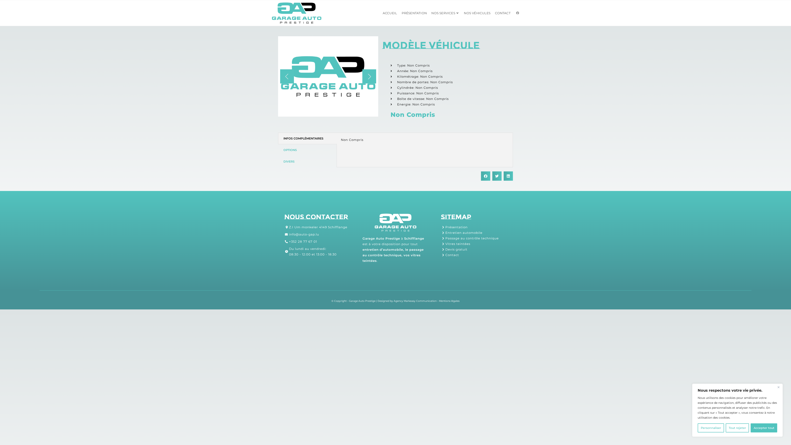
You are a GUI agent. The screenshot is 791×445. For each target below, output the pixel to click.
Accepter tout (764, 428)
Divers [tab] (289, 161)
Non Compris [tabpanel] (352, 140)
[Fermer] (778, 387)
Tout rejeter (737, 428)
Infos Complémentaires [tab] (303, 138)
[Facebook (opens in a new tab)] (518, 13)
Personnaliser (711, 428)
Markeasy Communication (420, 300)
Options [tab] (290, 150)
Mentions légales (449, 300)
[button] (287, 76)
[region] (737, 410)
